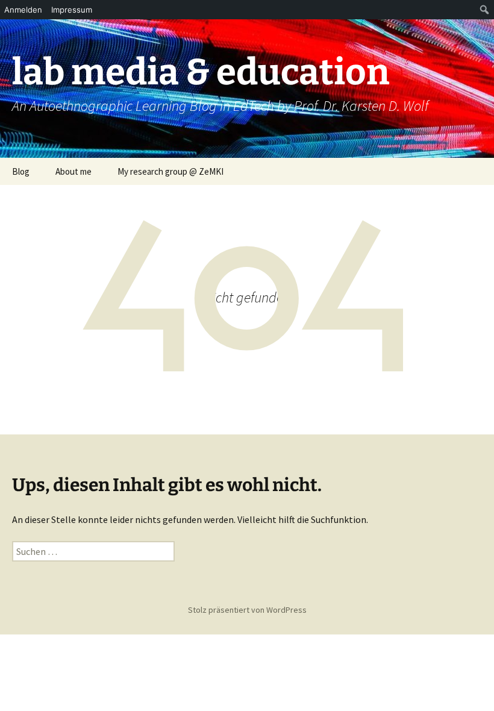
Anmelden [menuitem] (23, 9)
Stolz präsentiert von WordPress (247, 609)
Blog (21, 171)
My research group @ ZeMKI (170, 171)
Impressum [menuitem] (71, 9)
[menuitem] (484, 9)
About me (73, 171)
